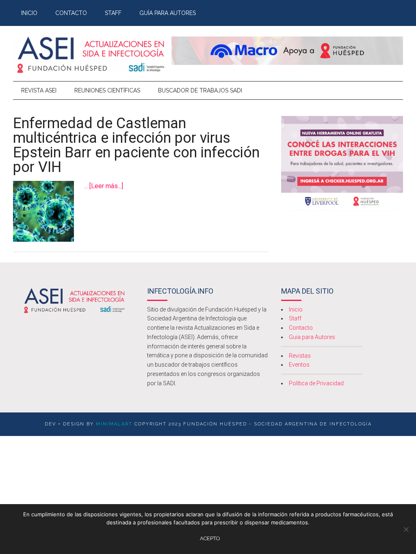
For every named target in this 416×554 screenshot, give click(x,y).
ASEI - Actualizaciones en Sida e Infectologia (90, 55)
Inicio (296, 309)
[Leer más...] (106, 186)
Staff (295, 318)
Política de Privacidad (316, 383)
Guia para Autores (312, 337)
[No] (406, 529)
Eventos (299, 364)
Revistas (300, 355)
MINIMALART (114, 424)
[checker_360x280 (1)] (342, 208)
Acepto (210, 538)
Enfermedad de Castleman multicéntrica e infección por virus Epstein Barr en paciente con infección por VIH (136, 145)
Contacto (301, 327)
